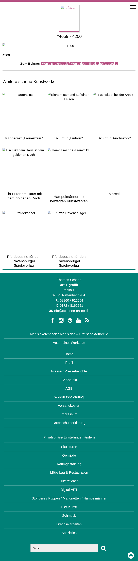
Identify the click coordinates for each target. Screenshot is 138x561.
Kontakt (71, 380)
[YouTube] (77, 320)
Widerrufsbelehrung (69, 397)
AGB (69, 388)
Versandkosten (69, 405)
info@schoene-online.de (72, 311)
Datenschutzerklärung (69, 423)
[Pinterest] (69, 320)
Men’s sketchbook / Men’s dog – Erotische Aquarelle (79, 63)
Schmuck (69, 515)
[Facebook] (51, 320)
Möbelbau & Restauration (69, 472)
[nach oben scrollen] (131, 555)
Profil (69, 362)
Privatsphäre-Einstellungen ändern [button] (69, 437)
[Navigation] (133, 7)
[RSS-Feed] (86, 320)
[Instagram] (60, 320)
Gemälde (69, 455)
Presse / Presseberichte (69, 371)
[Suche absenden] (104, 548)
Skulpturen (69, 447)
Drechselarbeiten (69, 524)
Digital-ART (69, 490)
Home (69, 354)
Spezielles (69, 533)
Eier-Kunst (69, 507)
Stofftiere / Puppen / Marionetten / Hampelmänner (69, 498)
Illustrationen (69, 481)
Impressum (69, 414)
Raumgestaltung (69, 464)
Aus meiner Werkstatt (69, 343)
